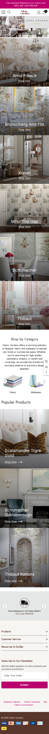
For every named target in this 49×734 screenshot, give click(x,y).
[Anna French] (24, 62)
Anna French (25, 75)
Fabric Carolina (32, 702)
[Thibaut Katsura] (24, 557)
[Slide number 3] (24, 26)
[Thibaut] (24, 305)
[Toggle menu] (3, 12)
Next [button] (31, 32)
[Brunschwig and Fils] (24, 111)
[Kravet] (24, 159)
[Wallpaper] (36, 381)
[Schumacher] (24, 256)
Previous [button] (17, 32)
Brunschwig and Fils (24, 124)
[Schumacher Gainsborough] (24, 498)
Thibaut (24, 318)
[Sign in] (39, 12)
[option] (12, 384)
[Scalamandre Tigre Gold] (24, 438)
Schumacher (25, 270)
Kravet (24, 172)
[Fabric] (12, 381)
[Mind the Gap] (24, 208)
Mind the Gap (24, 221)
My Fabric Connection (30, 703)
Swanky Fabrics (12, 702)
